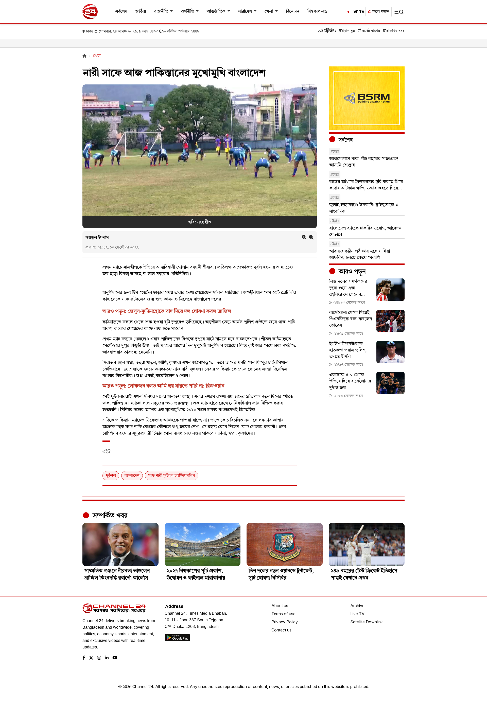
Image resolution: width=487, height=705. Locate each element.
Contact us (281, 629)
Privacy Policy (284, 621)
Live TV (357, 613)
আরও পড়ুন (351, 272)
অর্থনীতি (188, 11)
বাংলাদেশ (132, 476)
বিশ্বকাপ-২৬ (317, 11)
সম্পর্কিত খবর (109, 516)
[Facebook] (83, 658)
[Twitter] (91, 658)
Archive (357, 605)
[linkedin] (107, 658)
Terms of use (283, 613)
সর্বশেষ (121, 11)
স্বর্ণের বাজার (371, 31)
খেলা (269, 11)
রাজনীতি (161, 11)
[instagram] (99, 658)
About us (279, 605)
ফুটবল (111, 476)
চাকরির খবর (395, 31)
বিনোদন (292, 11)
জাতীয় (140, 11)
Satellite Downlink (366, 621)
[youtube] (114, 658)
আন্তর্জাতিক (216, 11)
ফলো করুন (380, 12)
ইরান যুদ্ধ (348, 31)
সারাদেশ (245, 11)
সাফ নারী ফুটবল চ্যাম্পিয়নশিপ (171, 476)
